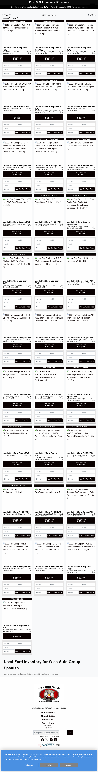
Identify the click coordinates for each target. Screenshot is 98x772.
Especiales (48, 727)
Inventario (48, 719)
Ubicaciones (48, 713)
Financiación (48, 716)
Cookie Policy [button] (77, 757)
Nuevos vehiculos (48, 723)
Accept (68, 765)
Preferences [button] (37, 759)
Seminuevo (48, 725)
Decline (49, 765)
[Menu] (92, 4)
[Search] (70, 732)
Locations (50, 2)
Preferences (29, 765)
